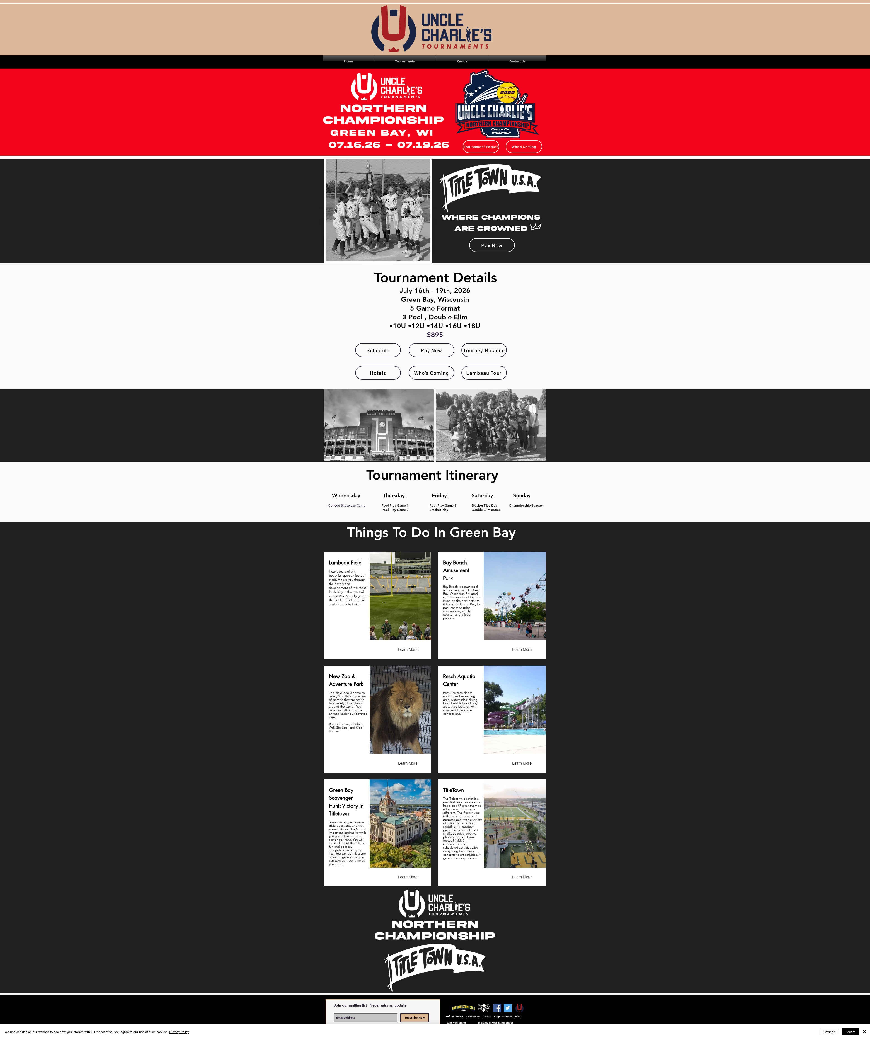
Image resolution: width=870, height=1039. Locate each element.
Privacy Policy (179, 1031)
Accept (850, 1031)
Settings (829, 1031)
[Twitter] (508, 1008)
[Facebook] (497, 1008)
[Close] (864, 1031)
